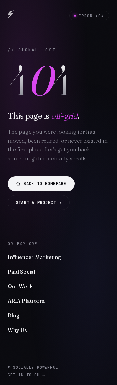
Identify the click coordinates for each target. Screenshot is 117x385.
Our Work (20, 286)
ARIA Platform (26, 301)
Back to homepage (45, 183)
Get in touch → (26, 374)
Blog (14, 315)
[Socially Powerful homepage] (11, 15)
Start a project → (38, 202)
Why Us (17, 330)
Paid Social (21, 271)
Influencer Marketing (34, 257)
